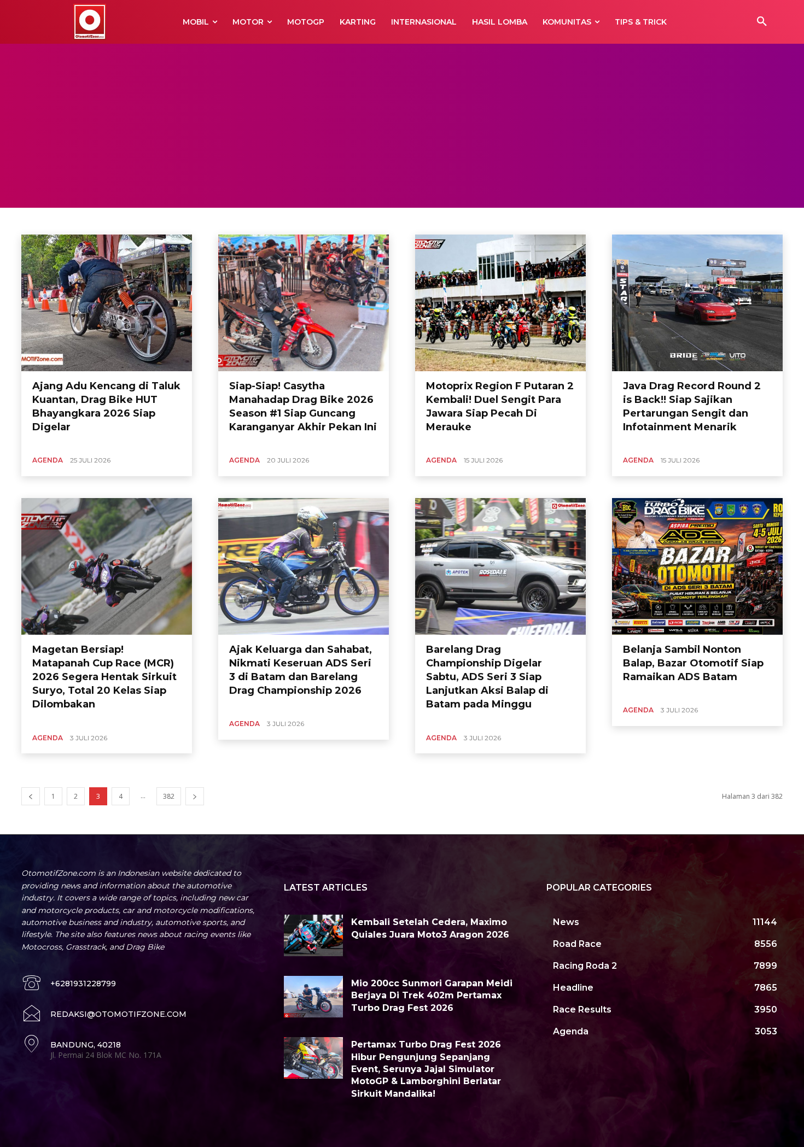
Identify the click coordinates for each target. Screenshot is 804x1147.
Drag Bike (250, 220)
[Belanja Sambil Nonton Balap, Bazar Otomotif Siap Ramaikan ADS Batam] (697, 566)
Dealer (150, 220)
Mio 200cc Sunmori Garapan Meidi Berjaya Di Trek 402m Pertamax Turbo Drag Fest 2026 (431, 995)
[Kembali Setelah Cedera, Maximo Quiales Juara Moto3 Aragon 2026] (313, 935)
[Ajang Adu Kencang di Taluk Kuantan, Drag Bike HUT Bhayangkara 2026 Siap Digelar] (106, 303)
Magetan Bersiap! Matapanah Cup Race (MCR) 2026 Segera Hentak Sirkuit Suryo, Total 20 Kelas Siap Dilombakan (104, 677)
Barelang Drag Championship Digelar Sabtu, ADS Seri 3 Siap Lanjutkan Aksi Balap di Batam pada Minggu (487, 677)
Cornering (92, 220)
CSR (123, 220)
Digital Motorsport (198, 220)
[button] (762, 22)
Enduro (327, 220)
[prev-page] (30, 796)
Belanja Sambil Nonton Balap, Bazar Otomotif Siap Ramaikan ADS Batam (693, 663)
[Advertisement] (402, 125)
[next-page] (194, 796)
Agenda (47, 460)
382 (168, 796)
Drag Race (290, 220)
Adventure (50, 220)
